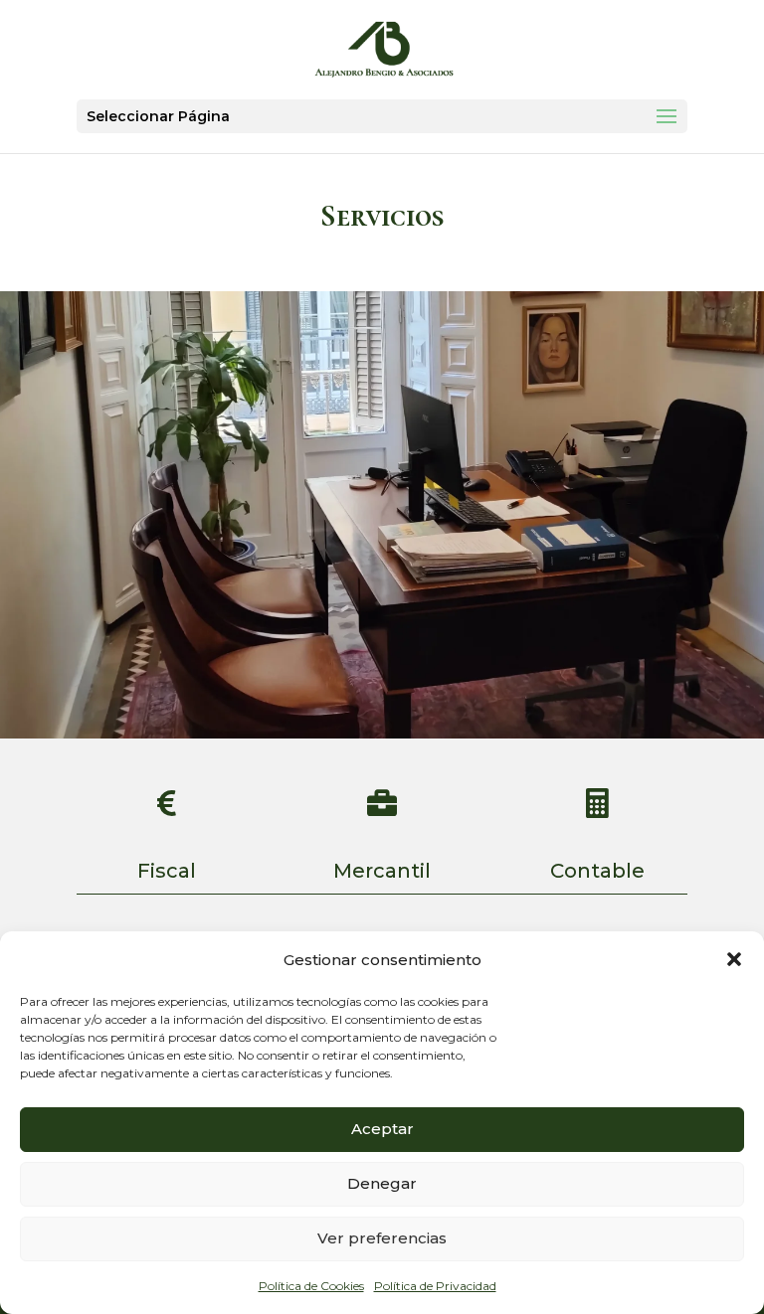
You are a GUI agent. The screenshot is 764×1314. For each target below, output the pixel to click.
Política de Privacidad (435, 1285)
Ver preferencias (382, 1238)
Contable (597, 871)
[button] (734, 959)
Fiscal (166, 871)
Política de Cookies (311, 1285)
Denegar (382, 1183)
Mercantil (382, 871)
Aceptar (382, 1128)
